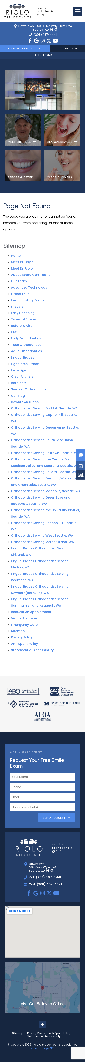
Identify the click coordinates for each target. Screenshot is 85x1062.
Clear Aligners (22, 376)
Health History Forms (27, 300)
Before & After (22, 325)
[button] (77, 11)
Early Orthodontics (26, 338)
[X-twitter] (48, 40)
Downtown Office (25, 402)
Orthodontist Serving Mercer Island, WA (42, 542)
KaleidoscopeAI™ (42, 1048)
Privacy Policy (22, 637)
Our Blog (18, 395)
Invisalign (18, 370)
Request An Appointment (31, 612)
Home (16, 255)
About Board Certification (32, 275)
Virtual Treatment (25, 618)
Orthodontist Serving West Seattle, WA (42, 535)
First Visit (18, 306)
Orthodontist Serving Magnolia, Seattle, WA (46, 491)
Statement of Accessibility (32, 650)
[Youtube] (55, 40)
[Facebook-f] (29, 40)
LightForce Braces (25, 364)
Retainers (18, 383)
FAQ (14, 332)
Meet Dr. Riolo (22, 268)
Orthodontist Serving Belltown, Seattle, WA (45, 453)
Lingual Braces (22, 357)
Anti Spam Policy (24, 643)
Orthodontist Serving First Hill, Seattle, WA (44, 408)
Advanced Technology (29, 287)
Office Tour (20, 294)
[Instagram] (42, 40)
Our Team (19, 281)
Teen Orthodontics (26, 344)
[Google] (36, 40)
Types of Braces (24, 319)
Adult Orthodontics (26, 351)
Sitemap (18, 631)
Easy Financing (23, 313)
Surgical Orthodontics (28, 389)
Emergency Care (24, 624)
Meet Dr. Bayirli (22, 262)
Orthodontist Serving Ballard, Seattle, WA (44, 472)
